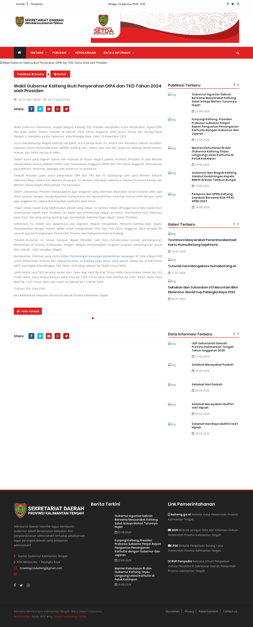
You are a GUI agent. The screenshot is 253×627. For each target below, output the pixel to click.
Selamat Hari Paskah (207, 384)
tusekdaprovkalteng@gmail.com (41, 568)
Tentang (36, 53)
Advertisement (208, 611)
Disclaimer (173, 611)
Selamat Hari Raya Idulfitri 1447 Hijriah (215, 425)
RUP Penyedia (181, 561)
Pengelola (37, 4)
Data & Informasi (117, 53)
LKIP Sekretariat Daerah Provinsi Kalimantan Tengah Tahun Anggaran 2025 (213, 347)
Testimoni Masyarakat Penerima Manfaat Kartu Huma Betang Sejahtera (202, 242)
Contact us (230, 611)
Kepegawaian (85, 53)
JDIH (174, 530)
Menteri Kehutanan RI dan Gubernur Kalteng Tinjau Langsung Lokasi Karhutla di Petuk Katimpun (212, 153)
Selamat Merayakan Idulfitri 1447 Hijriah (213, 405)
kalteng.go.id (180, 514)
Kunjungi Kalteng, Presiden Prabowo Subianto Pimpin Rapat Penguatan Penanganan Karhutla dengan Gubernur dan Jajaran (215, 126)
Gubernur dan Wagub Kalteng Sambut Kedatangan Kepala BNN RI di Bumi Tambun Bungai (214, 176)
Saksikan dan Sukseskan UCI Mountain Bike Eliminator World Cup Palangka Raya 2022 (203, 289)
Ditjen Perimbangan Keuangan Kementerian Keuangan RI (99, 256)
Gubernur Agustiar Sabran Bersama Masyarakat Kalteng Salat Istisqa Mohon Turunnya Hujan (214, 100)
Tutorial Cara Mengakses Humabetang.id (202, 266)
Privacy (189, 611)
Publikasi (59, 53)
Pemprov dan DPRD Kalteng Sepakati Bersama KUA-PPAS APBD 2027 (213, 197)
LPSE (174, 546)
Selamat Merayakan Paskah (212, 364)
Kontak (20, 4)
